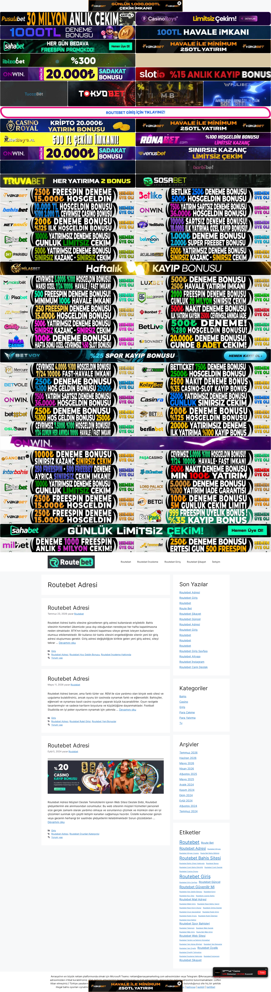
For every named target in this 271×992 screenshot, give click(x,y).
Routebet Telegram (186, 928)
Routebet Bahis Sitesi (200, 858)
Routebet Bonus (212, 863)
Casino (183, 701)
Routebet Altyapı (189, 656)
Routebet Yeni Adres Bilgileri (190, 944)
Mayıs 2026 (186, 763)
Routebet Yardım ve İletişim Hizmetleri (194, 940)
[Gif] (135, 268)
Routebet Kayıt (209, 892)
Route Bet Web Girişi (204, 932)
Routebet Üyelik (207, 947)
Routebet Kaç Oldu (186, 896)
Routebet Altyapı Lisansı (189, 853)
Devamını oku (67, 642)
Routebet (126, 561)
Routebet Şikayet (196, 561)
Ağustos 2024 (188, 806)
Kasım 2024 (186, 790)
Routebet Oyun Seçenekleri (190, 912)
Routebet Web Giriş (187, 932)
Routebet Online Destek (212, 908)
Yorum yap (57, 657)
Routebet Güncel (190, 619)
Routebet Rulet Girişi (80, 721)
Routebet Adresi (68, 607)
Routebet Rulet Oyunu (188, 916)
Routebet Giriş (173, 561)
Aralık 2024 (186, 784)
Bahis (182, 696)
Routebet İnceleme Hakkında (116, 654)
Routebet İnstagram (191, 661)
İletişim (216, 561)
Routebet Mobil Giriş (187, 904)
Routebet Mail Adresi (192, 899)
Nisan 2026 (186, 768)
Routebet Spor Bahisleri (194, 923)
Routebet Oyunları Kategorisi (84, 833)
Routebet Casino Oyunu (188, 871)
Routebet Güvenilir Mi (197, 887)
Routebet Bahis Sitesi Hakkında (192, 863)
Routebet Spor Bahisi (187, 920)
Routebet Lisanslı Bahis (205, 896)
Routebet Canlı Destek (193, 667)
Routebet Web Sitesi (192, 935)
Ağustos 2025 (188, 774)
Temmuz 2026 (188, 752)
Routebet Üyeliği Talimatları (190, 952)
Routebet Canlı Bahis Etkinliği (191, 867)
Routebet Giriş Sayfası (193, 651)
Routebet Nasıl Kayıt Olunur (190, 908)
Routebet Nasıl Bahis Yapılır (208, 904)
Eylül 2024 (186, 800)
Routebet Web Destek (204, 928)
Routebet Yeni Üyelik (187, 948)
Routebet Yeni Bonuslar (104, 721)
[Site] (67, 195)
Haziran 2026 (188, 758)
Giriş (53, 651)
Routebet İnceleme (147, 561)
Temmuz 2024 (188, 811)
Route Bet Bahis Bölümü (209, 853)
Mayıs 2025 (186, 779)
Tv (180, 723)
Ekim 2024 (186, 795)
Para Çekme (187, 712)
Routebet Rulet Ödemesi (208, 916)
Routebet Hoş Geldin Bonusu (84, 654)
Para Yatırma (187, 717)
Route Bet (185, 608)
